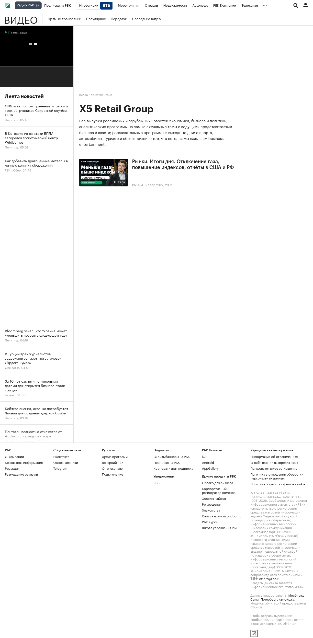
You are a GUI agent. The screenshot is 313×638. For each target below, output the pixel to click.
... (265, 4)
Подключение (112, 473)
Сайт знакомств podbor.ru (222, 515)
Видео (21, 18)
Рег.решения (212, 503)
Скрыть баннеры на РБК (172, 456)
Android (208, 462)
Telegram (60, 468)
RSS (156, 482)
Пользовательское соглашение (273, 468)
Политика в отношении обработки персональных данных (276, 475)
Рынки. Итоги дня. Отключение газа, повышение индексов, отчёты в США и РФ (183, 164)
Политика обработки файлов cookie (277, 483)
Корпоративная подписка (173, 468)
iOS (204, 456)
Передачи (119, 18)
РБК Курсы (210, 521)
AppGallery (210, 468)
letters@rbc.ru (269, 578)
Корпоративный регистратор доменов (218, 490)
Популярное (96, 18)
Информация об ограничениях (274, 456)
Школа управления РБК (220, 527)
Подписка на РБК (167, 462)
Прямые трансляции (64, 18)
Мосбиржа (296, 594)
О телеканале (112, 468)
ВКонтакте (61, 456)
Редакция (12, 468)
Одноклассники (65, 462)
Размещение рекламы (21, 473)
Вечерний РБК (112, 462)
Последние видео (146, 18)
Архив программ (115, 456)
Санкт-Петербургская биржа (272, 598)
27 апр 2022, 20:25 (159, 184)
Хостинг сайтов (214, 498)
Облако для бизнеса (217, 482)
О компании (14, 456)
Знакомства (211, 509)
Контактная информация (24, 462)
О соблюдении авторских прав (274, 462)
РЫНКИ (137, 184)
